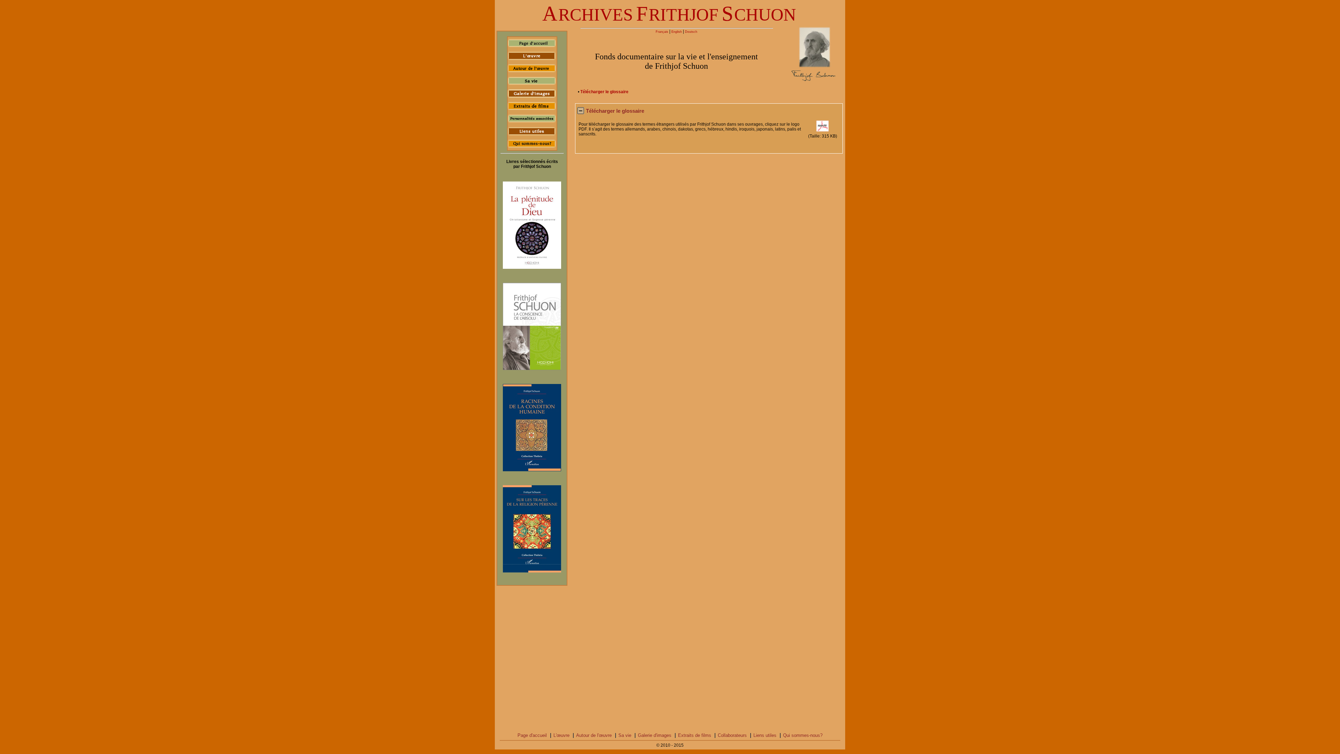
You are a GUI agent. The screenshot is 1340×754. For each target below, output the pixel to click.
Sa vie (624, 735)
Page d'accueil (532, 735)
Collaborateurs (732, 735)
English (676, 32)
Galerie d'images (654, 735)
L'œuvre (561, 735)
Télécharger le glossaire (604, 91)
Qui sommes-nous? (802, 735)
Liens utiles (764, 735)
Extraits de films (694, 735)
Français (662, 32)
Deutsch (691, 32)
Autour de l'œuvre (594, 735)
